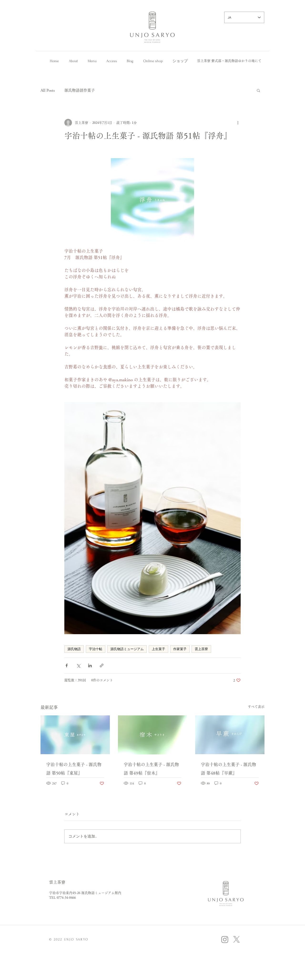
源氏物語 (74, 649)
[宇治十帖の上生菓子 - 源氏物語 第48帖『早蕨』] (229, 734)
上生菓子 (158, 649)
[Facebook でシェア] (66, 665)
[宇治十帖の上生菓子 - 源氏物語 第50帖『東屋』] (75, 734)
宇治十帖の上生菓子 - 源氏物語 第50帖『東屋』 (74, 768)
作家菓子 (180, 649)
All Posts (48, 90)
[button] (258, 90)
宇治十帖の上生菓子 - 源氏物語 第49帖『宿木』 (151, 768)
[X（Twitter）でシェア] (78, 665)
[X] (236, 939)
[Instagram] (224, 939)
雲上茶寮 (201, 649)
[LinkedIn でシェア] (90, 665)
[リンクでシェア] (101, 665)
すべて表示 (256, 706)
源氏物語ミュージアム (127, 649)
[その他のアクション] (238, 123)
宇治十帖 (95, 649)
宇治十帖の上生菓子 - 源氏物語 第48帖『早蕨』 (228, 768)
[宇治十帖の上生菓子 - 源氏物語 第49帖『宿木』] (152, 734)
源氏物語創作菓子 (79, 90)
